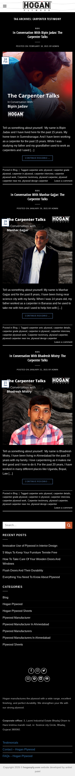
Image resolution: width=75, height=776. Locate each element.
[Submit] (68, 525)
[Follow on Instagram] (37, 671)
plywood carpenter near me (16, 338)
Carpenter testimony (28, 177)
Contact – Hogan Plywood (19, 749)
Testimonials (10, 742)
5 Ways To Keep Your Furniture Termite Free (30, 552)
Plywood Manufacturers (17, 631)
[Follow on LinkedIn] (41, 679)
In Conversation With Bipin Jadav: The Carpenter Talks (37, 34)
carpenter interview (43, 173)
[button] (5, 6)
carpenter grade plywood (15, 331)
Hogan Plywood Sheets (17, 610)
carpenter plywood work (14, 335)
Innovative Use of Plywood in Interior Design (30, 545)
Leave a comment (63, 180)
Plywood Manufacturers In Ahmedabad (26, 637)
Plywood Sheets (13, 644)
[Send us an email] (28, 679)
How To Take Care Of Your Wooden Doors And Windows (31, 561)
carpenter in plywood (22, 173)
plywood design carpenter (35, 180)
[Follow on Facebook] (31, 671)
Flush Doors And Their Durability (23, 570)
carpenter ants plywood (40, 170)
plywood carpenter (48, 177)
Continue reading (37, 158)
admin (55, 46)
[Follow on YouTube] (47, 679)
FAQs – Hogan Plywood (17, 756)
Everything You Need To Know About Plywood (31, 577)
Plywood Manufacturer (16, 617)
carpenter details (62, 327)
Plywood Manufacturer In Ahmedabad (26, 624)
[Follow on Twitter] (44, 671)
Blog (37, 28)
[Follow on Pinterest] (34, 679)
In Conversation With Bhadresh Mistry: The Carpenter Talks (37, 357)
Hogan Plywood (12, 604)
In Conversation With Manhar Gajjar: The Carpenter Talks (38, 196)
